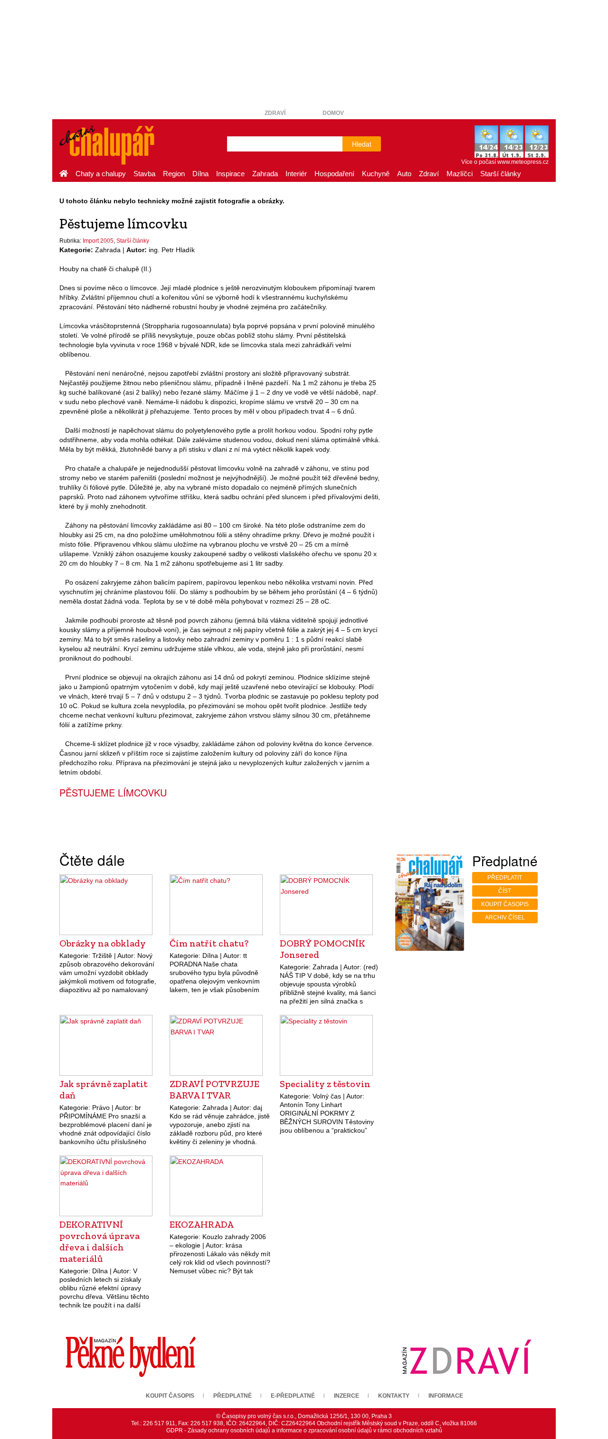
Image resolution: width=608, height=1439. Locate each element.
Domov (333, 113)
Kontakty (393, 1395)
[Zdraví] (466, 1356)
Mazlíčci (459, 174)
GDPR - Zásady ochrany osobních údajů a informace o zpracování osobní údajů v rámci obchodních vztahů (304, 1430)
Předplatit (504, 877)
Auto (404, 174)
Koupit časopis (505, 904)
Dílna (200, 174)
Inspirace (230, 174)
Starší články (500, 174)
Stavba (144, 174)
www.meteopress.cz (523, 162)
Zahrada (265, 174)
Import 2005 (98, 240)
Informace (445, 1395)
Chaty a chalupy (101, 174)
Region (174, 174)
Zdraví (275, 113)
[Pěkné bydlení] (130, 1356)
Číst (504, 891)
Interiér (296, 174)
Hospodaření (334, 174)
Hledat (361, 144)
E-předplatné (293, 1395)
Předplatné (232, 1395)
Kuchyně (376, 174)
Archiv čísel (505, 917)
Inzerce (346, 1395)
